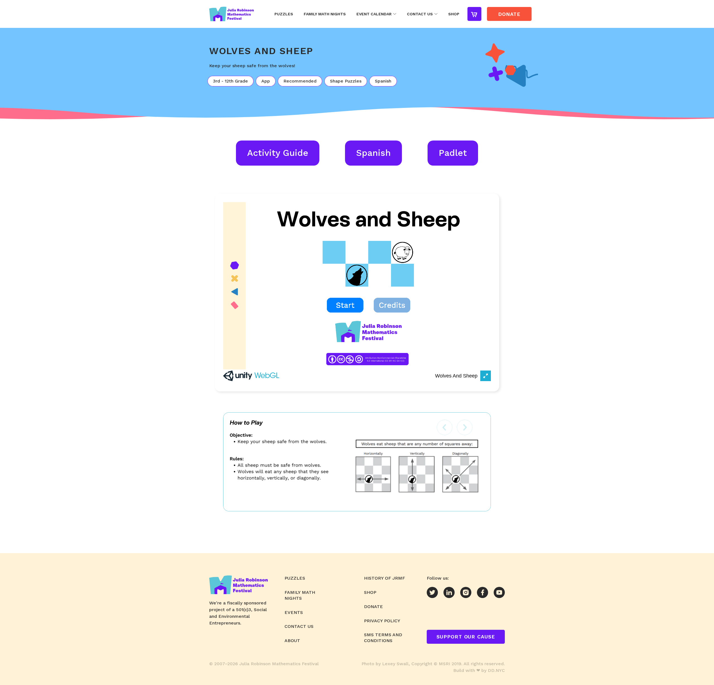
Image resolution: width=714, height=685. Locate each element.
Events (293, 612)
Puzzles (283, 14)
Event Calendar (374, 14)
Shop (453, 14)
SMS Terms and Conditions (383, 637)
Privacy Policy (382, 620)
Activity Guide (277, 152)
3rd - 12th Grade (230, 81)
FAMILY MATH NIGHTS (299, 595)
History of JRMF (384, 578)
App (265, 81)
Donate (373, 606)
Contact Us (420, 14)
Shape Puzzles (345, 81)
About (292, 640)
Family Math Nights (325, 14)
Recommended (300, 81)
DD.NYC (496, 670)
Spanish (383, 81)
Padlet (453, 152)
